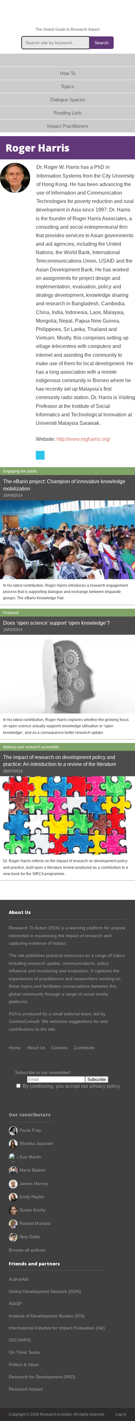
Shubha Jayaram (36, 1143)
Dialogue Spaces (67, 99)
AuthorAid (18, 1279)
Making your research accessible (31, 747)
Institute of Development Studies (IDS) (47, 1315)
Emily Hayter (32, 1196)
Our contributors (30, 1115)
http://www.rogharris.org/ (83, 439)
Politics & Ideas (24, 1364)
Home (67, 60)
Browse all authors (27, 1250)
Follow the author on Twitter (40, 455)
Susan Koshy (32, 1209)
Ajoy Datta (29, 1236)
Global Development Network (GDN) (45, 1291)
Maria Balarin (32, 1170)
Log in (121, 1414)
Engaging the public (20, 471)
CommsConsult (24, 1021)
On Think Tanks (24, 1352)
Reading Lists (68, 112)
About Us (36, 1047)
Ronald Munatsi (35, 1223)
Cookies (59, 1047)
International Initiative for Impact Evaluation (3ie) (57, 1327)
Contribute (84, 1047)
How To (67, 73)
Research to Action (67, 13)
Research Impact (26, 1389)
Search (101, 42)
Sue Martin (30, 1156)
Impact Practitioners (67, 126)
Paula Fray (30, 1130)
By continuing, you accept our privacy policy (70, 1086)
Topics (67, 86)
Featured (11, 613)
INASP (15, 1303)
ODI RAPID (20, 1340)
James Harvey (33, 1183)
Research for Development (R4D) (42, 1376)
